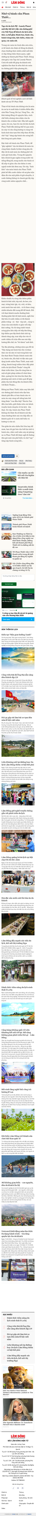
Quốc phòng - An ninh (25, 1498)
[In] (17, 456)
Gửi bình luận (9, 584)
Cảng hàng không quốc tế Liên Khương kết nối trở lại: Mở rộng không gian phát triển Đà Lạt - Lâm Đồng (18, 1034)
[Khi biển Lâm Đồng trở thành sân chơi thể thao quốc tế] (18, 1166)
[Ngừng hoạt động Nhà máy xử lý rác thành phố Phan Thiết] (7, 517)
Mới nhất (8, 7)
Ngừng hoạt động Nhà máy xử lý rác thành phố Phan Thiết (22, 517)
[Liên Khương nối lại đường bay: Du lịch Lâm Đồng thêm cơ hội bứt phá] (18, 794)
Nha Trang (28, 460)
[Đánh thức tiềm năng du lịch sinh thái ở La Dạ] (18, 1014)
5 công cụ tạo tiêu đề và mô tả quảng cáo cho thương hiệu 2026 (17, 614)
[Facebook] (22, 1488)
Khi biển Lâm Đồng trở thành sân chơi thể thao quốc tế (17, 1137)
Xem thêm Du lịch (10, 629)
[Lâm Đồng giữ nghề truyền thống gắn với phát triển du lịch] (18, 841)
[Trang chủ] (3, 7)
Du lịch (21, 1500)
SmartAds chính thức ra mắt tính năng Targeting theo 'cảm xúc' (25, 491)
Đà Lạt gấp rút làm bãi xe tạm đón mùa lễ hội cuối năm (17, 718)
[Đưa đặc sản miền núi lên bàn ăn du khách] (18, 924)
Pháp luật (5, 1498)
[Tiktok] (13, 1488)
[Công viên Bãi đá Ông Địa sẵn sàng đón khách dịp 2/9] (18, 701)
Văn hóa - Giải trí (7, 1500)
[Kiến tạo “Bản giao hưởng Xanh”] (18, 658)
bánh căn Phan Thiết (10, 463)
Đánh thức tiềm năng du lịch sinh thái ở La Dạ (17, 988)
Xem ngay (6, 619)
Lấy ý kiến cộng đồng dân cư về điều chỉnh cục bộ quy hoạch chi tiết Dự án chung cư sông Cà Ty (23, 566)
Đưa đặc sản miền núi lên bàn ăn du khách (18, 899)
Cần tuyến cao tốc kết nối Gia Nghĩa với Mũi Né (26, 475)
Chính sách (5, 1503)
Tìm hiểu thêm (27, 498)
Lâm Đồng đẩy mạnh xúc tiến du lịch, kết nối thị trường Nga (16, 942)
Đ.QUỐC (4, 20)
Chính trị (15, 7)
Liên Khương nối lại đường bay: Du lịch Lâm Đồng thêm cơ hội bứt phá (18, 763)
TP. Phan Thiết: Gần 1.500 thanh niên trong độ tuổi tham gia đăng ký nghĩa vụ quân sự (23, 555)
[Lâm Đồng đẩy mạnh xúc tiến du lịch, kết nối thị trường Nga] (18, 971)
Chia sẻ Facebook (9, 456)
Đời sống (21, 1495)
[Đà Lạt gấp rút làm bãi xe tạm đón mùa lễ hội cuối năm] (18, 746)
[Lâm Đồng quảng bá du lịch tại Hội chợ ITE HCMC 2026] (18, 882)
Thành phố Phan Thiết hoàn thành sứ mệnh (22, 525)
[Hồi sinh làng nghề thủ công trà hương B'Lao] (18, 1120)
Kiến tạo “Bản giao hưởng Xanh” (16, 635)
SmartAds (8, 498)
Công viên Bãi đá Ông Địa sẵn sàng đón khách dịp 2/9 (17, 676)
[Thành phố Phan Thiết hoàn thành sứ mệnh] (7, 527)
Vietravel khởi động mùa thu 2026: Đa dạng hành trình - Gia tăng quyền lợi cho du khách (17, 1233)
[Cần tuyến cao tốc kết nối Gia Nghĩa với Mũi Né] (9, 476)
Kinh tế (29, 7)
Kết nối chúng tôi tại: (18, 1484)
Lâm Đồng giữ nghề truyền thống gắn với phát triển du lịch (17, 812)
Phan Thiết (22, 463)
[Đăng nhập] (33, 2)
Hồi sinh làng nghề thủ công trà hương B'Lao (16, 1090)
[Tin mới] (6, 2)
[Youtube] (18, 1488)
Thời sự (22, 7)
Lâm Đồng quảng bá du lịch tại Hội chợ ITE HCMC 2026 (17, 858)
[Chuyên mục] (3, 2)
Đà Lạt (21, 460)
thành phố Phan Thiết (11, 460)
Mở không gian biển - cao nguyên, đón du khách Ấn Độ (17, 1183)
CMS (15, 1514)
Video (3, 1508)
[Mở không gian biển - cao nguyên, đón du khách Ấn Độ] (18, 1215)
